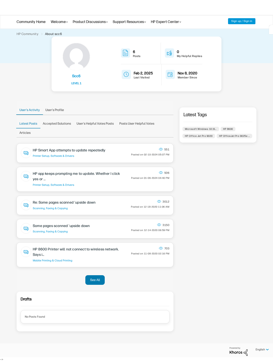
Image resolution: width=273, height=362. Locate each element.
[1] (271, 29)
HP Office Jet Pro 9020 (199, 136)
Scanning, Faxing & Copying (50, 208)
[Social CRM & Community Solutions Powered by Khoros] (239, 351)
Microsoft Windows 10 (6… (201, 129)
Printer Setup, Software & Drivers (53, 155)
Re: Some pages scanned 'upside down (64, 202)
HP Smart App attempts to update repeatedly (69, 150)
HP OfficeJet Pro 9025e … (234, 136)
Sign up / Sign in (241, 21)
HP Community (27, 34)
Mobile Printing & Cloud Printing (52, 260)
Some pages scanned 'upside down (61, 226)
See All (95, 280)
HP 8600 (228, 129)
